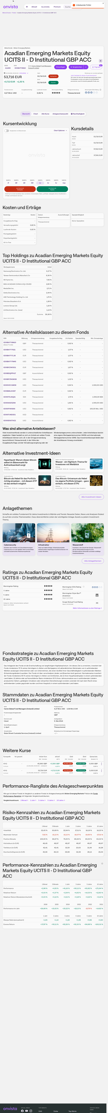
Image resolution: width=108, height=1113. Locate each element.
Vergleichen (77, 67)
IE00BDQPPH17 (9, 373)
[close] (103, 3)
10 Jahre (60, 800)
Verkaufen (53, 76)
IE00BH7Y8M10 (9, 342)
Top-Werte (72, 1111)
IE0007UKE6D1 (9, 415)
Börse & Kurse (7, 13)
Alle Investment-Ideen (91, 497)
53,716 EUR (68, 770)
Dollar (56, 1111)
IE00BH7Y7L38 (9, 355)
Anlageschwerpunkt (60, 114)
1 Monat (24, 800)
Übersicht (26, 114)
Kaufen (53, 83)
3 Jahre (41, 800)
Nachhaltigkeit (78, 114)
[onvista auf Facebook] (22, 1111)
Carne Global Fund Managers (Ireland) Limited (21, 709)
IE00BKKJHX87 (9, 391)
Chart (35, 114)
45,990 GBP (68, 763)
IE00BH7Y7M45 (9, 361)
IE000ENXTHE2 (9, 420)
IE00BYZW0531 (9, 367)
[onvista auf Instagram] (31, 1111)
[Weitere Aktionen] (101, 763)
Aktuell (34, 7)
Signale (97, 67)
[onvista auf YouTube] (26, 1111)
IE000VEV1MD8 (9, 385)
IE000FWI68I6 (9, 409)
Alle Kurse (45, 114)
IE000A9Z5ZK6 (9, 403)
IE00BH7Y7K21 (9, 350)
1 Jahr (32, 800)
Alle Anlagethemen (92, 561)
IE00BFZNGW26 (10, 379)
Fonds (14, 13)
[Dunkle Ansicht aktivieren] (13, 1)
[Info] (100, 89)
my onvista (45, 7)
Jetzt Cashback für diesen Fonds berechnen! (84, 75)
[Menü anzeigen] (27, 7)
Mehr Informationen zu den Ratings (86, 608)
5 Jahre (50, 800)
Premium (57, 7)
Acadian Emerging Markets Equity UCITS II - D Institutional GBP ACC (37, 13)
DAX (40, 1111)
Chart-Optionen (59, 130)
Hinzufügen (60, 67)
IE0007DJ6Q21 (9, 397)
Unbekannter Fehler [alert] (83, 5)
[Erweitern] (86, 67)
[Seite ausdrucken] (100, 60)
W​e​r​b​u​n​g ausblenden (71, 29)
